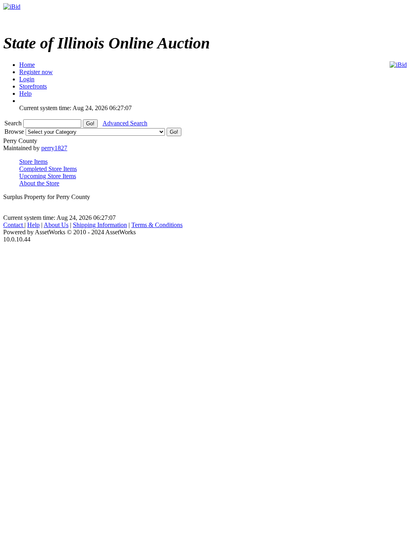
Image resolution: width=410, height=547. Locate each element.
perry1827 (54, 148)
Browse (15, 131)
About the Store (39, 183)
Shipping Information (100, 224)
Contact (13, 224)
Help (33, 224)
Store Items (33, 161)
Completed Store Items (48, 168)
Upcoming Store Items (47, 176)
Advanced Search (124, 123)
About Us (56, 224)
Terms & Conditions (157, 224)
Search (13, 123)
